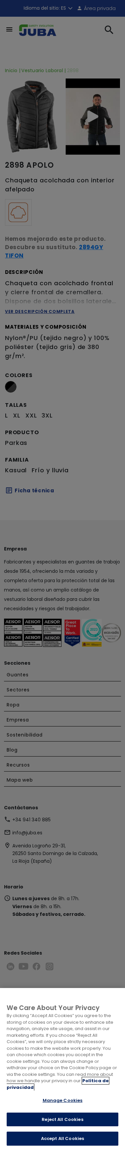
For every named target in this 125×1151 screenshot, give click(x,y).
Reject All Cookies (62, 1119)
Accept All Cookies (62, 1138)
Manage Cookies (63, 1100)
